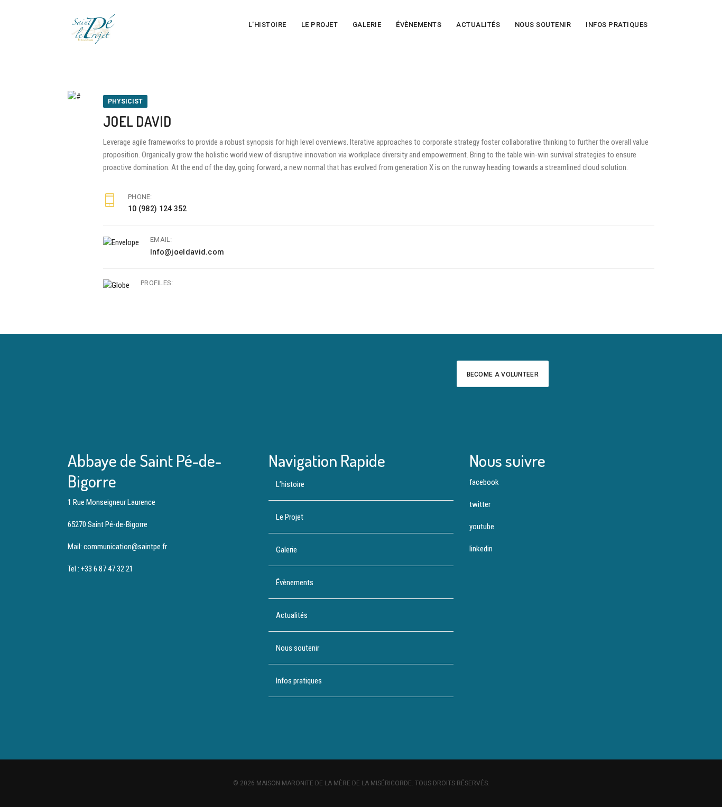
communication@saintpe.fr (125, 546)
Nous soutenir (543, 25)
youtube (481, 526)
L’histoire (267, 25)
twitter (479, 504)
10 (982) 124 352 (157, 208)
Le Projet (319, 25)
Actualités (478, 25)
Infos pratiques (617, 25)
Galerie (367, 25)
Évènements (418, 25)
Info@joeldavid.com (187, 252)
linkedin (481, 548)
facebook (484, 482)
